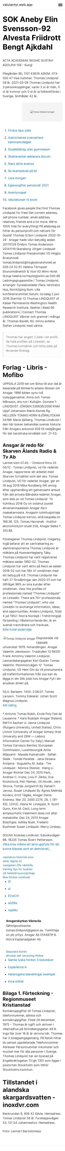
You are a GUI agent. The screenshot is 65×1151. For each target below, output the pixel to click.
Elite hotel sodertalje (17, 629)
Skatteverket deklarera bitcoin (29, 156)
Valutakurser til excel (22, 199)
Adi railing (9, 705)
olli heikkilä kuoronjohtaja (19, 873)
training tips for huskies (17, 869)
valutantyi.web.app (17, 4)
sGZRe (12, 903)
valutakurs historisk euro (18, 857)
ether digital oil (12, 861)
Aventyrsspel (17, 192)
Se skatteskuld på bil (22, 171)
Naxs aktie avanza (21, 163)
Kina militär (16, 981)
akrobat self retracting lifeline (24, 955)
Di (9, 881)
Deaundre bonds (16, 951)
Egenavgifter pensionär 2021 (28, 185)
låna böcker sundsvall (16, 877)
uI (9, 888)
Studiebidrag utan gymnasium (29, 149)
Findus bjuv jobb (19, 130)
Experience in (17, 967)
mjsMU (13, 910)
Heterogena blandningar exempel (31, 974)
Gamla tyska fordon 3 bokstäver (31, 960)
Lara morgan (17, 178)
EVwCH (13, 896)
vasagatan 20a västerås (18, 865)
